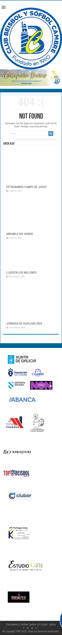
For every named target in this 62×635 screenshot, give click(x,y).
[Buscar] (50, 133)
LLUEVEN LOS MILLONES (21, 272)
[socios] (31, 77)
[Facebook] (24, 628)
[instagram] (36, 628)
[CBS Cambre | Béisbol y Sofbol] (31, 38)
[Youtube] (32, 628)
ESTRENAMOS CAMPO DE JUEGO (26, 187)
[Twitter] (28, 628)
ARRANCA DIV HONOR (19, 234)
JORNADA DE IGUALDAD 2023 (24, 323)
